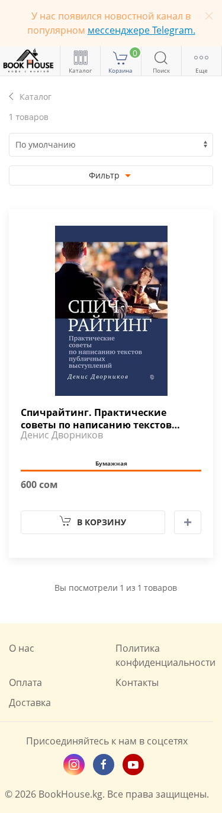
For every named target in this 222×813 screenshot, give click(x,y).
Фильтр (105, 175)
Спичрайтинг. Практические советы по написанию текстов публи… (96, 417)
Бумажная (111, 463)
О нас (21, 648)
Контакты (137, 682)
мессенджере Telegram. (141, 30)
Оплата (25, 682)
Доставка (30, 702)
